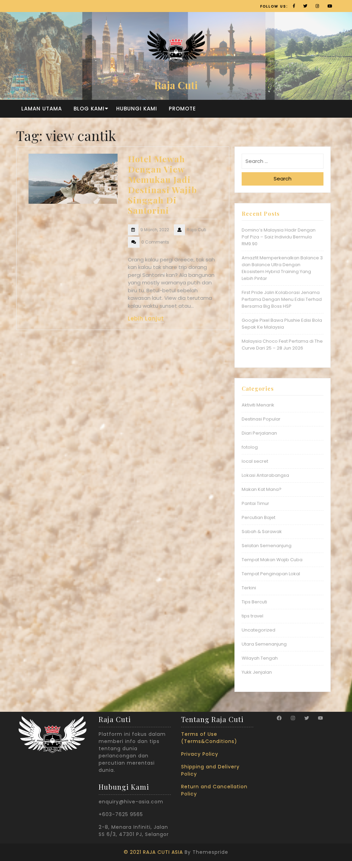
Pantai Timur (255, 503)
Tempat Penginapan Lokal (271, 573)
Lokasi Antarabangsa (265, 475)
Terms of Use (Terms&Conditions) (209, 738)
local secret (255, 461)
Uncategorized (258, 630)
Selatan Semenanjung (267, 545)
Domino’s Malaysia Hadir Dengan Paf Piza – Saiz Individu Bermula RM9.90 (279, 237)
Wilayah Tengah (260, 658)
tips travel (252, 616)
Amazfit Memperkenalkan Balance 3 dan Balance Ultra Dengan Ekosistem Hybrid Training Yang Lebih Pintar (282, 268)
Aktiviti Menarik (258, 405)
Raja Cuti (176, 85)
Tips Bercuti (254, 602)
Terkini (249, 588)
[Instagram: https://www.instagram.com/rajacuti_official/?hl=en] (293, 718)
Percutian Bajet (258, 517)
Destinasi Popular (261, 419)
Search (283, 178)
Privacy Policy (199, 754)
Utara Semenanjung (264, 644)
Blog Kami (89, 108)
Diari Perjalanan (259, 433)
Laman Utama (41, 108)
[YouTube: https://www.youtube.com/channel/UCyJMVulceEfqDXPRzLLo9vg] (320, 718)
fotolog (250, 447)
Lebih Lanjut (146, 318)
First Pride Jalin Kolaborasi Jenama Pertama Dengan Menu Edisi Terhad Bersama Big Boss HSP (282, 299)
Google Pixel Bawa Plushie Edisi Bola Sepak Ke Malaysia (282, 323)
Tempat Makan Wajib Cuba (272, 559)
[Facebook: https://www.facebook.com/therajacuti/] (279, 718)
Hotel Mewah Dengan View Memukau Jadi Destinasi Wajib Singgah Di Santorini (162, 184)
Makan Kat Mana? (262, 489)
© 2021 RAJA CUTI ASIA (153, 852)
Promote (182, 108)
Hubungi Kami (136, 108)
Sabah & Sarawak (262, 531)
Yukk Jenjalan (257, 672)
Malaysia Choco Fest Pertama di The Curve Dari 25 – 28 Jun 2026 (282, 344)
